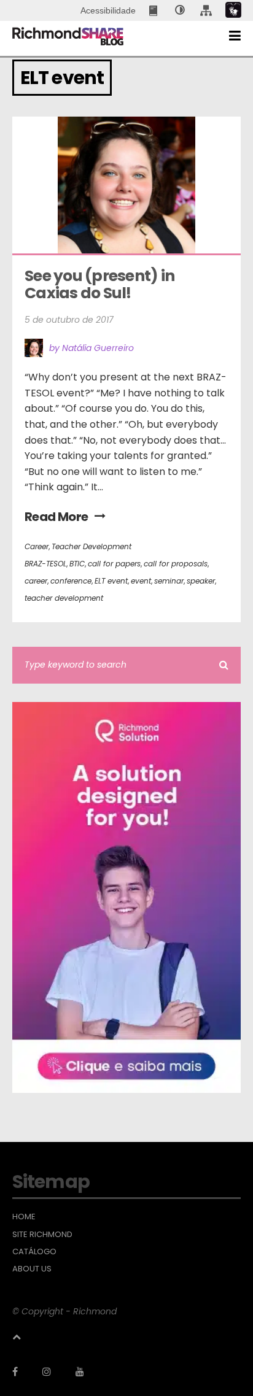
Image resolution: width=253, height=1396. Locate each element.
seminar (169, 581)
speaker (201, 581)
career (36, 581)
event (141, 581)
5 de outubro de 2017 (69, 320)
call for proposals (176, 563)
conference (70, 581)
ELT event (111, 581)
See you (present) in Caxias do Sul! (101, 284)
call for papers (114, 563)
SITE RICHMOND (42, 1234)
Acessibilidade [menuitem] (108, 10)
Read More (56, 517)
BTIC (77, 563)
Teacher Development (91, 546)
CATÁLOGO (34, 1251)
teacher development (64, 598)
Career (37, 546)
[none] (180, 10)
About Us (32, 1269)
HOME (24, 1216)
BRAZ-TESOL (45, 563)
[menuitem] (154, 10)
